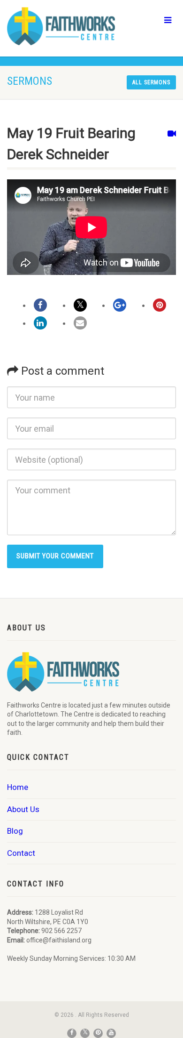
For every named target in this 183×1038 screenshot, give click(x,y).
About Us (23, 809)
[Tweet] (80, 305)
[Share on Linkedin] (40, 323)
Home (17, 787)
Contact (21, 853)
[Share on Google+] (119, 305)
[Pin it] (159, 305)
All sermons (151, 82)
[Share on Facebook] (40, 305)
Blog (15, 831)
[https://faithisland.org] (61, 26)
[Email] (80, 323)
